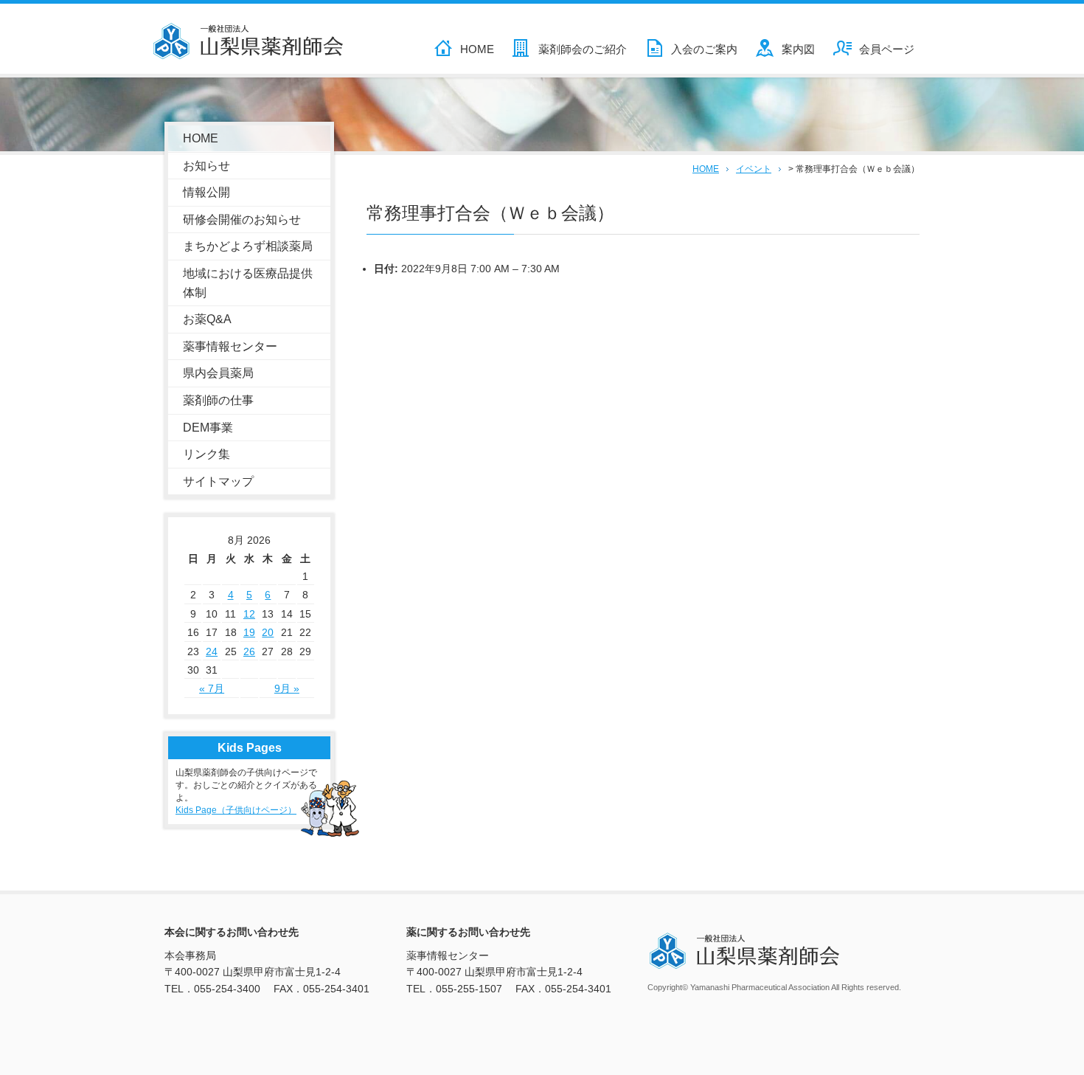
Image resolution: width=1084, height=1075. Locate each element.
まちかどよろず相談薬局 (248, 246)
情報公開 (206, 192)
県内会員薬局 (218, 373)
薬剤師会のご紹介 (582, 49)
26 (249, 651)
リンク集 (206, 454)
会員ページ (886, 49)
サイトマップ (218, 481)
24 (212, 651)
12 (249, 614)
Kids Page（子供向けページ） (236, 810)
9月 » (286, 688)
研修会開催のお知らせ (242, 219)
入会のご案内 (704, 49)
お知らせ (206, 165)
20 (268, 632)
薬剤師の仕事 (218, 400)
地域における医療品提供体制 (248, 283)
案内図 (798, 49)
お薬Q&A (207, 319)
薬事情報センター (230, 346)
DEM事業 (208, 427)
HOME (477, 49)
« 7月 (211, 688)
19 (249, 632)
